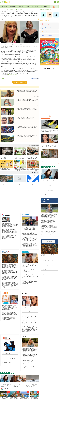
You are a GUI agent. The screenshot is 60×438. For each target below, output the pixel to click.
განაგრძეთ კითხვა (12, 74)
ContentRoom (34, 145)
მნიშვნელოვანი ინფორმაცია (17, 9)
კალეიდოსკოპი (4, 9)
